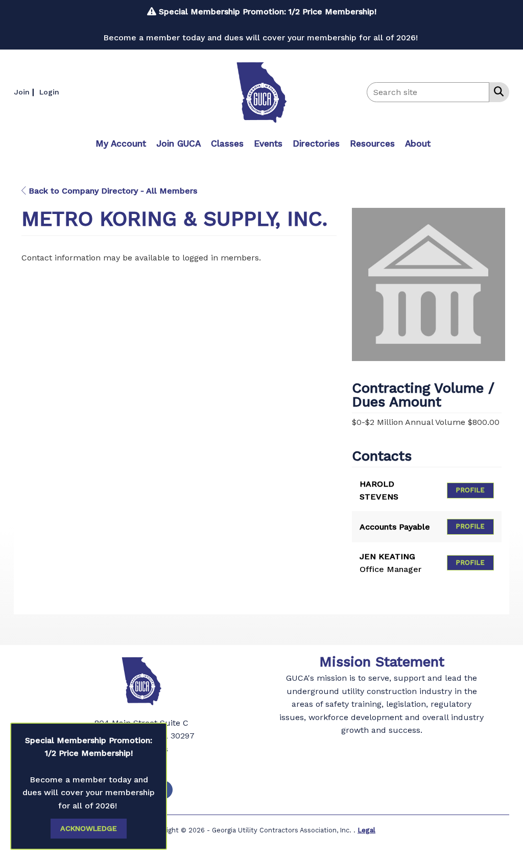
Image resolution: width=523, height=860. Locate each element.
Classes (227, 143)
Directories (316, 143)
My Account (121, 143)
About (418, 143)
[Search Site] (496, 91)
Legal (366, 830)
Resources (372, 143)
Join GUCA (178, 143)
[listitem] (25, 92)
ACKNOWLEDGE (88, 828)
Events (268, 143)
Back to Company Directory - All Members (111, 191)
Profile (470, 490)
